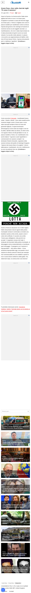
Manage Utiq (18, 583)
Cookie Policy (4, 583)
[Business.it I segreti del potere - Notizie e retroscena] (15, 2)
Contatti (11, 591)
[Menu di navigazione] (2, 2)
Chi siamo (4, 591)
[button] (3, 590)
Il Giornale (13, 118)
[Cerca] (28, 2)
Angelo (19, 13)
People (12, 13)
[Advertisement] (15, 376)
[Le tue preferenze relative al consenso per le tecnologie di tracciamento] (29, 444)
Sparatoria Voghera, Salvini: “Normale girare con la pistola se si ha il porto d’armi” (15, 309)
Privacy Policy (11, 583)
